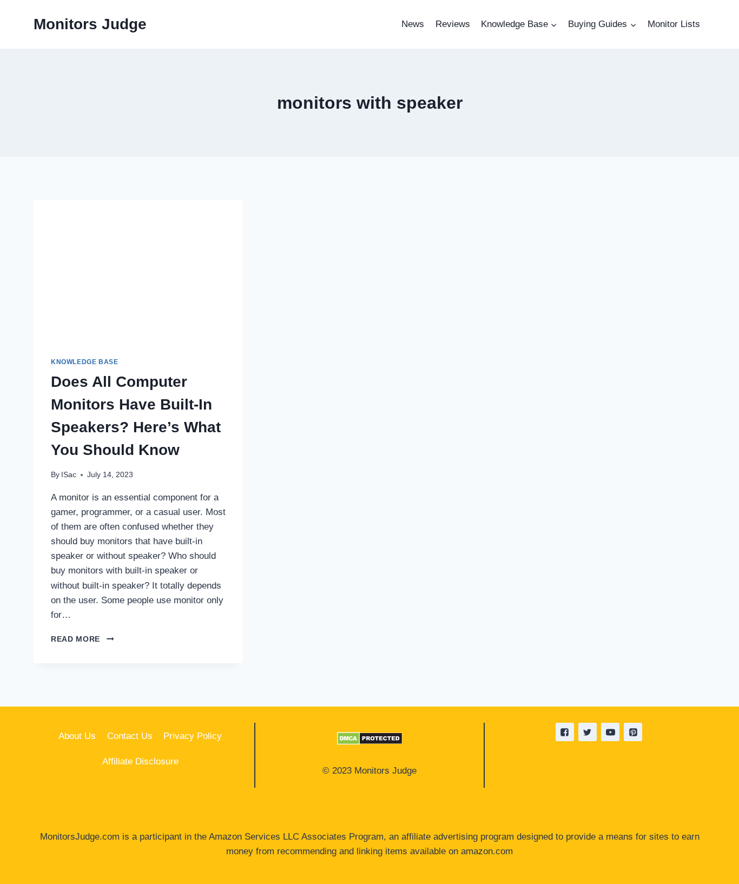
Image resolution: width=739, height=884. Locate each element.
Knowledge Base (84, 362)
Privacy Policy (192, 736)
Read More (82, 639)
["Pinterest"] (633, 732)
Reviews (453, 24)
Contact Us (130, 736)
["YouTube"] (610, 732)
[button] (553, 24)
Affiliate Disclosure (140, 761)
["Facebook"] (565, 732)
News (412, 24)
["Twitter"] (587, 732)
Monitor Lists (674, 24)
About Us (77, 736)
